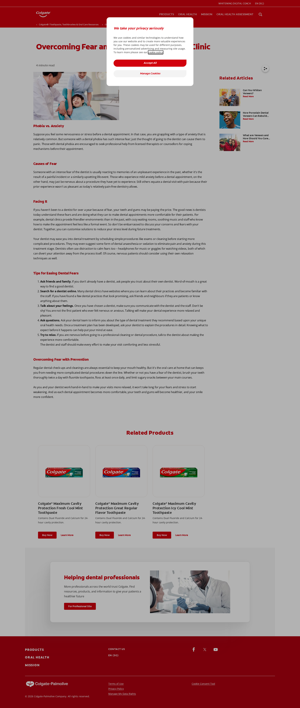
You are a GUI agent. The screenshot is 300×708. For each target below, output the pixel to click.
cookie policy (155, 52)
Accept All (150, 63)
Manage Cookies (150, 73)
